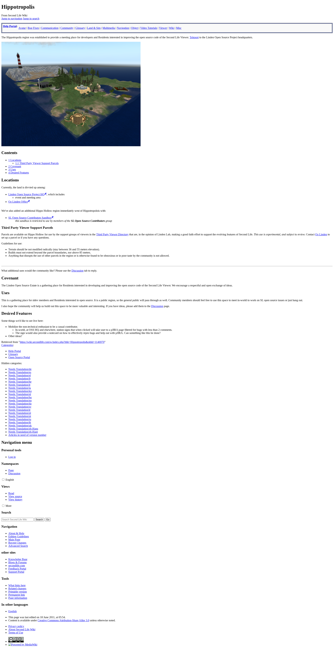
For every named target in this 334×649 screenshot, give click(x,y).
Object (134, 27)
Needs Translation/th (19, 422)
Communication (49, 27)
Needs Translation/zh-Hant (23, 431)
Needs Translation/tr (19, 409)
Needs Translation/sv (19, 406)
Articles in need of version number (27, 434)
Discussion (77, 270)
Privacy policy (16, 626)
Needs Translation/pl (19, 413)
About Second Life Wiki (21, 629)
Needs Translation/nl (19, 394)
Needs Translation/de (19, 369)
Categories (7, 345)
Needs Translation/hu (20, 397)
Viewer (163, 27)
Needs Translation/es (19, 372)
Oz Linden (321, 234)
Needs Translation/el (19, 375)
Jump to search (31, 18)
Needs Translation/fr (19, 378)
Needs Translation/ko (20, 391)
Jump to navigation (11, 18)
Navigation (123, 27)
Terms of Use (15, 632)
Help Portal (10, 26)
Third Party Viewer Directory (112, 234)
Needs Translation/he (19, 381)
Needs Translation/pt (19, 416)
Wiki (171, 27)
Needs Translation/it (19, 384)
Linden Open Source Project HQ (26, 194)
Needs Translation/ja (19, 387)
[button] (3, 479)
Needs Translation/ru (19, 419)
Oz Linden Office (18, 201)
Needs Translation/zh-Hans (23, 428)
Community (66, 27)
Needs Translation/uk (20, 425)
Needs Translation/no (20, 400)
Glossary (80, 27)
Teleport (194, 37)
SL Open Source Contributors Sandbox (29, 217)
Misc (178, 27)
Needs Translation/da (19, 403)
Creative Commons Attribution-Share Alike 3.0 (63, 620)
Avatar (22, 27)
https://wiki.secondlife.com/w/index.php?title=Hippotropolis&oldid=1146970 (62, 342)
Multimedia (108, 27)
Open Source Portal (19, 357)
